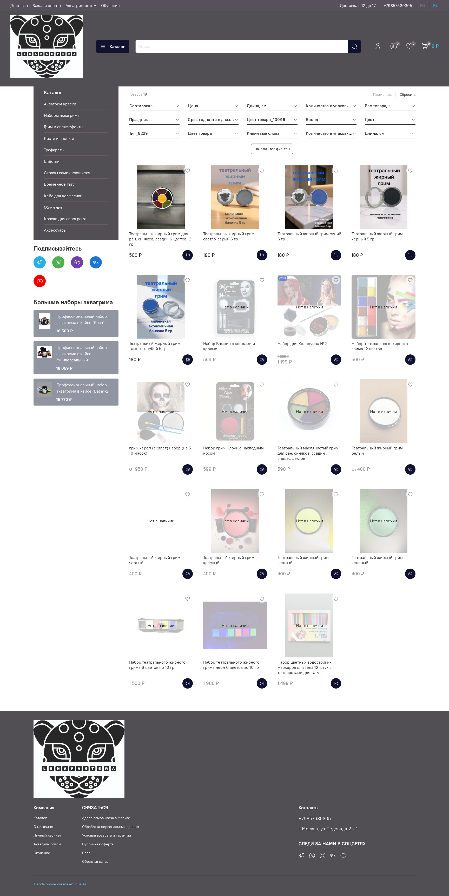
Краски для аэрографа (65, 218)
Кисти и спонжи (59, 138)
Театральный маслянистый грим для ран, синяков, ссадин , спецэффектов (308, 453)
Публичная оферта (98, 844)
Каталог (117, 46)
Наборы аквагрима (62, 115)
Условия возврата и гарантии (106, 835)
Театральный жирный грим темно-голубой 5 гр (154, 346)
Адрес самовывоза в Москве (106, 818)
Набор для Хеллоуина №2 (302, 343)
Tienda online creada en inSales (60, 884)
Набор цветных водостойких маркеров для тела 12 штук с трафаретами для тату (305, 667)
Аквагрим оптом (80, 5)
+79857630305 (398, 5)
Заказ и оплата (46, 5)
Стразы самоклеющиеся (67, 172)
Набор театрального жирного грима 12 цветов (380, 346)
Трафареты (54, 149)
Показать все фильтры (272, 149)
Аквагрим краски (60, 103)
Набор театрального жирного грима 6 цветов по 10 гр (157, 664)
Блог (86, 853)
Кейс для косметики (63, 195)
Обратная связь (95, 861)
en (422, 5)
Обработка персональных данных (110, 826)
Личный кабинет (47, 835)
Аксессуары (55, 230)
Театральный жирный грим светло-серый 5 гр (228, 236)
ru (436, 5)
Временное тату (59, 184)
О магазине (43, 826)
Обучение (110, 5)
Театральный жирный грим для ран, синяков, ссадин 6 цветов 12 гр (160, 239)
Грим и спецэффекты (63, 126)
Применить (382, 94)
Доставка (19, 5)
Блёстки (52, 161)
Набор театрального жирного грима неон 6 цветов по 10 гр (231, 664)
